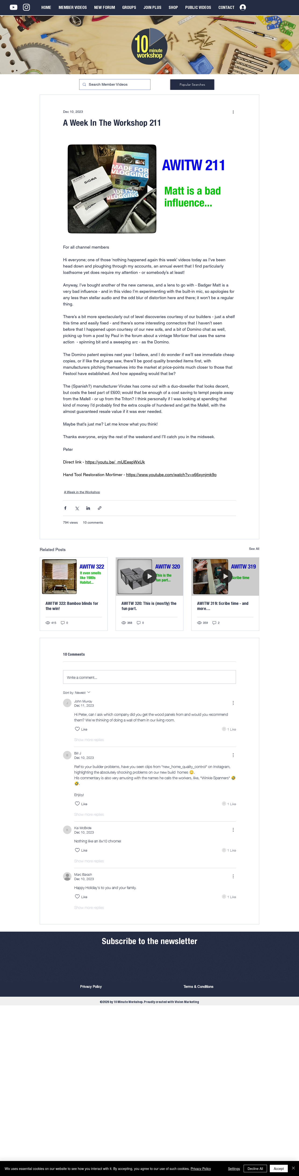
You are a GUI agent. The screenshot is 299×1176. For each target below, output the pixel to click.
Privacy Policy (201, 1168)
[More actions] (233, 111)
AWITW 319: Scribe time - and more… (222, 606)
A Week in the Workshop (82, 492)
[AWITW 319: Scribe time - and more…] (225, 576)
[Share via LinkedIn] (88, 508)
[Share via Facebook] (65, 508)
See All (254, 549)
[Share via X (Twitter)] (77, 508)
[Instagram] (26, 7)
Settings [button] (234, 1168)
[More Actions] (233, 703)
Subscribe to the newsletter (149, 942)
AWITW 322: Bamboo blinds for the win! (72, 606)
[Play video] (149, 189)
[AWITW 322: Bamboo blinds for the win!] (73, 576)
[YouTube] (13, 7)
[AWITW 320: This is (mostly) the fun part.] (149, 576)
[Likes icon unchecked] (77, 729)
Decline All (255, 1168)
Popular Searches (192, 84)
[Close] (293, 1168)
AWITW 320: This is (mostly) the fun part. (148, 606)
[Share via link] (99, 508)
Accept (279, 1168)
